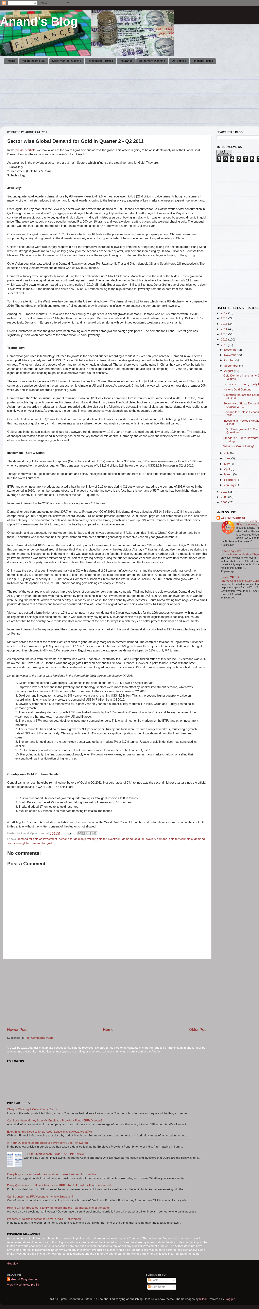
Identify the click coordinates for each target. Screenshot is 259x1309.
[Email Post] (69, 833)
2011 (224, 345)
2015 (224, 323)
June (227, 458)
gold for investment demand (115, 838)
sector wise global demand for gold (29, 843)
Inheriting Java (231, 551)
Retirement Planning (152, 60)
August (229, 370)
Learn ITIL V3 (230, 577)
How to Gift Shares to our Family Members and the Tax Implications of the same (58, 1207)
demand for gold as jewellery (77, 838)
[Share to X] (87, 833)
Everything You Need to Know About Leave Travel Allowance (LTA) (49, 1131)
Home (11, 60)
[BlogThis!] (83, 833)
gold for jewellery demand (150, 838)
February (230, 479)
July (227, 453)
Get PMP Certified (233, 517)
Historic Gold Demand (237, 389)
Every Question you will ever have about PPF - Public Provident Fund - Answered (59, 1185)
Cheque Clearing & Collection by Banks (32, 1109)
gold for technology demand (187, 838)
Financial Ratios (202, 60)
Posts (154, 1279)
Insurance (126, 60)
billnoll (203, 1299)
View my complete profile (23, 1284)
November (231, 354)
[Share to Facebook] (91, 833)
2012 (224, 339)
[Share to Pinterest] (95, 833)
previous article (25, 150)
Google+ (12, 1263)
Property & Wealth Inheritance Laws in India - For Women (44, 1218)
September (231, 365)
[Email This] (79, 833)
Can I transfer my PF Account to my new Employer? (40, 1196)
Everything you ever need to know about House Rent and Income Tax (51, 1174)
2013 (224, 334)
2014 (224, 329)
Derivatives (179, 60)
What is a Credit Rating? (239, 446)
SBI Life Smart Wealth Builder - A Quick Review (54, 1153)
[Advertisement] (125, 98)
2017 (224, 313)
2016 (224, 318)
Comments (158, 1286)
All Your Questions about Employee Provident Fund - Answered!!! (48, 1142)
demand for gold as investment (37, 838)
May (227, 463)
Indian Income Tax (33, 60)
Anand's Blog (39, 21)
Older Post (198, 1029)
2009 (224, 497)
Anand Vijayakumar (24, 1279)
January (229, 485)
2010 (224, 491)
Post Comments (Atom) (40, 1037)
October (229, 360)
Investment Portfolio (100, 60)
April (227, 469)
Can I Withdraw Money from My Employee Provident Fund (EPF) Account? (54, 1120)
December (231, 349)
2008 (224, 502)
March (228, 474)
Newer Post (17, 1029)
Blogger (230, 1299)
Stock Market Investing (66, 60)
